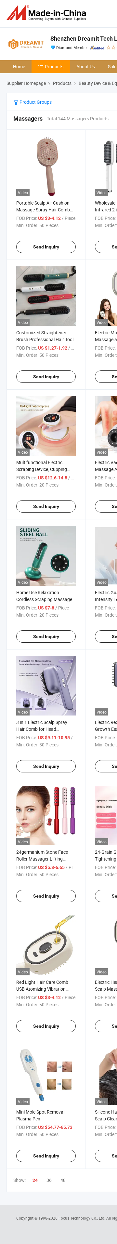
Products (54, 66)
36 (49, 1180)
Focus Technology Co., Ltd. (82, 1218)
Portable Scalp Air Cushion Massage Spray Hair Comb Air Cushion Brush (43, 210)
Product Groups (35, 102)
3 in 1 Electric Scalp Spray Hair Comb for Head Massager (41, 729)
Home (19, 66)
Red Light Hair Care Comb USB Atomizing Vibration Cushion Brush (42, 989)
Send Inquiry (46, 246)
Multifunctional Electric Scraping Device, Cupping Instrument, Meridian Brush (43, 469)
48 (63, 1180)
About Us (85, 66)
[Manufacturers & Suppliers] (47, 12)
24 (35, 1180)
